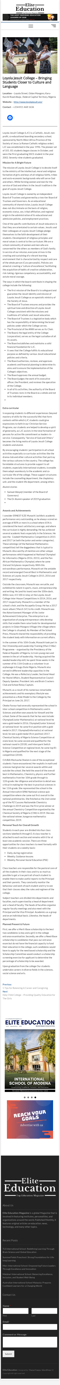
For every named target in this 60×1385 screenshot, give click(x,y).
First (5, 1315)
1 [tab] (25, 1097)
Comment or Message (15, 1334)
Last (33, 1315)
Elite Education (10, 1370)
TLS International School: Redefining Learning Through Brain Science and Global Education (28, 1250)
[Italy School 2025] (30, 1055)
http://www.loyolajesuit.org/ (28, 101)
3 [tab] (32, 1097)
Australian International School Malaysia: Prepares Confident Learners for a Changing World (27, 1284)
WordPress (46, 1370)
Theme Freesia (35, 1370)
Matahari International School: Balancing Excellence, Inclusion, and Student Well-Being (28, 1276)
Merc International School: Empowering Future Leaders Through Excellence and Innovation (29, 1267)
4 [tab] (35, 1097)
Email (6, 1321)
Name (7, 1305)
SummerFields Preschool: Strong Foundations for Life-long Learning (28, 1259)
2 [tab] (28, 1097)
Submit (8, 1354)
